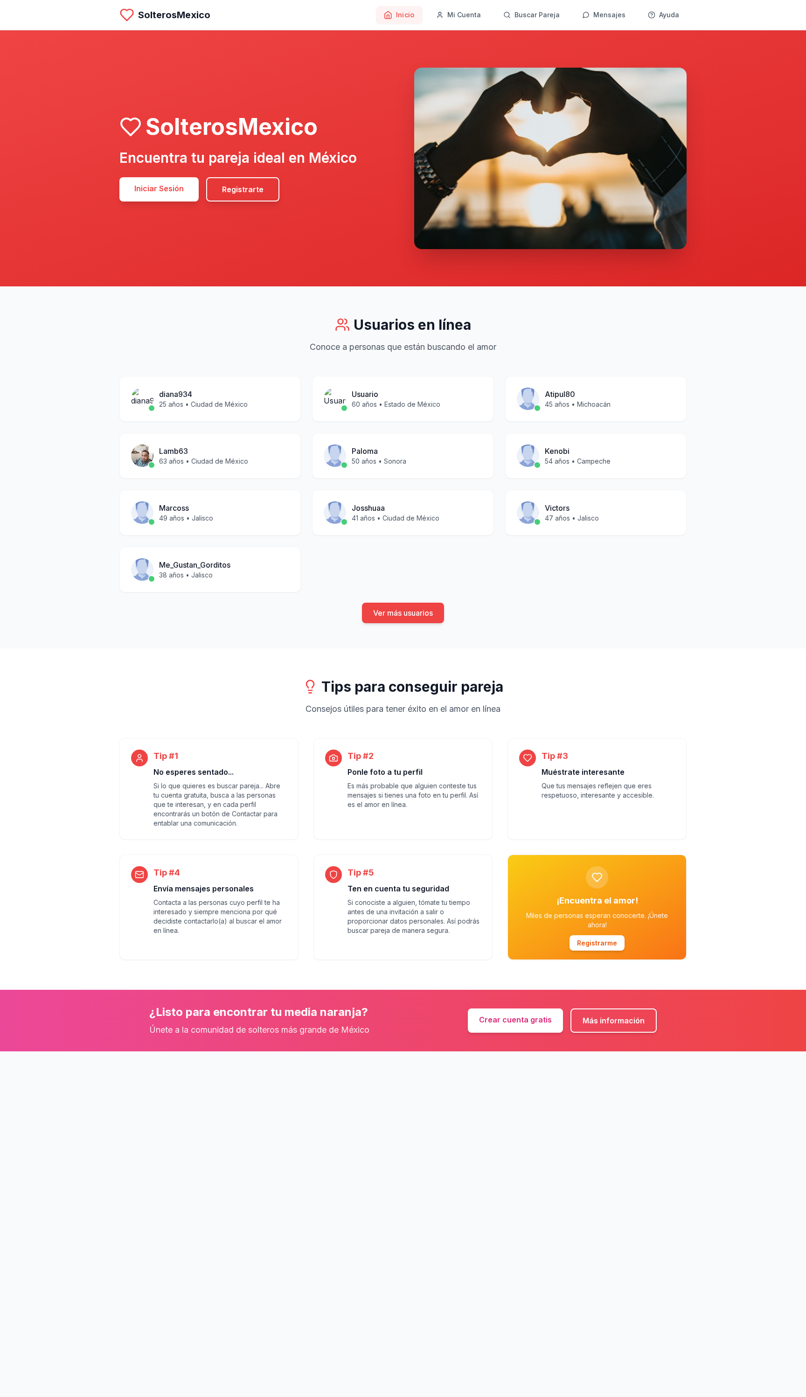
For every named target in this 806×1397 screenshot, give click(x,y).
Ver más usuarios (403, 613)
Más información (614, 1020)
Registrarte (243, 189)
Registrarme (597, 943)
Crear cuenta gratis (515, 1019)
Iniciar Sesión (159, 188)
